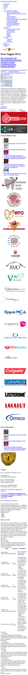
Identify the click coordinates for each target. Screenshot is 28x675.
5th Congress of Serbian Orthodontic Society (15, 149)
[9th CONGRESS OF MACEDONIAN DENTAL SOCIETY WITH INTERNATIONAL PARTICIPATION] (6, 86)
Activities (10, 71)
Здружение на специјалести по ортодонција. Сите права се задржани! (13, 494)
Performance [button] (4, 640)
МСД (8, 74)
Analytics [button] (3, 649)
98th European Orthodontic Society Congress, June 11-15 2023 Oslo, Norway (15, 174)
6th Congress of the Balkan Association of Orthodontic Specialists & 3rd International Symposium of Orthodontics (14, 166)
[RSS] (5, 8)
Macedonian (21, 554)
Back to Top (4, 108)
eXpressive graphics (7, 496)
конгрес (23, 73)
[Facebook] (6, 4)
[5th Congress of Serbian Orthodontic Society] (6, 148)
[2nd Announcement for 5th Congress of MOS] (6, 142)
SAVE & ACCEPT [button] (5, 673)
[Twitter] (6, 5)
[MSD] (14, 199)
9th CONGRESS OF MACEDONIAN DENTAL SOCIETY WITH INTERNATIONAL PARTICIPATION (11, 62)
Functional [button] (3, 632)
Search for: (3, 111)
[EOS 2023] (14, 129)
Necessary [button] (3, 538)
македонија (4, 74)
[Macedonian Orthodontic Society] (9, 50)
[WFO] (14, 226)
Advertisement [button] (4, 658)
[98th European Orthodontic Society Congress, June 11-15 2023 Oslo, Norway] (6, 172)
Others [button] (2, 666)
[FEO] (14, 241)
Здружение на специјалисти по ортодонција (14, 70)
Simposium (16, 71)
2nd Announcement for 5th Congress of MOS (15, 143)
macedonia (17, 73)
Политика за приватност (14, 509)
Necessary (5, 540)
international (11, 73)
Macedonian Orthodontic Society (9, 1)
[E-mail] (6, 6)
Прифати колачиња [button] (6, 510)
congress (6, 73)
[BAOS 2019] (14, 118)
